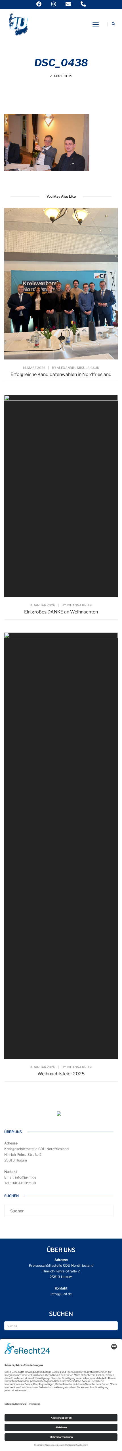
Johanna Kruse (79, 605)
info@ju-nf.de (61, 1294)
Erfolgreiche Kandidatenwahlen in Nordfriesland (61, 374)
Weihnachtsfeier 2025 (61, 1073)
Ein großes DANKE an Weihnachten (61, 612)
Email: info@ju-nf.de (20, 1177)
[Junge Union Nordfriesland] (18, 24)
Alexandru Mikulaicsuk (78, 368)
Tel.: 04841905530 (20, 1183)
